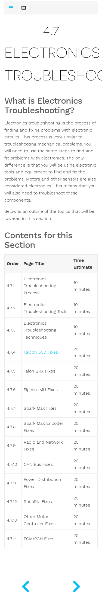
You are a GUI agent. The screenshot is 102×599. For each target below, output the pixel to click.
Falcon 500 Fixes (41, 352)
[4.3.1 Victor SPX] (25, 585)
